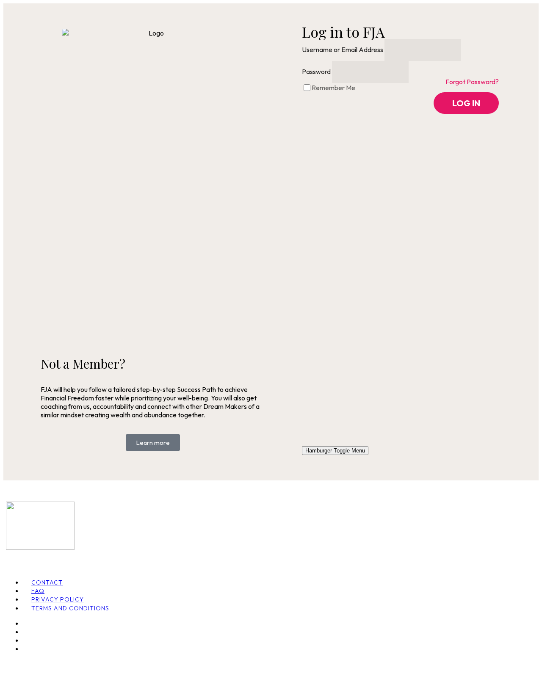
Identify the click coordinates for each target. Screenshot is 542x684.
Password (316, 71)
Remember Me (333, 87)
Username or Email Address (342, 49)
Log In (466, 103)
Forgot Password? (472, 81)
